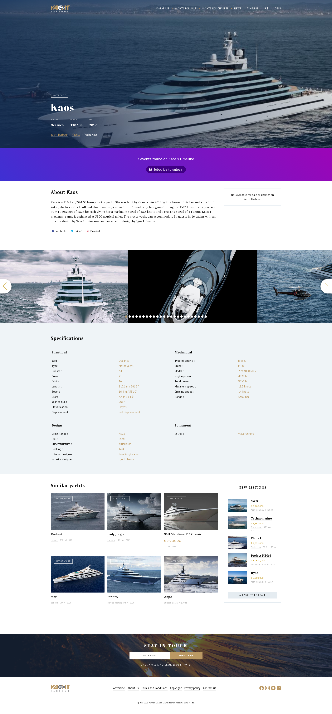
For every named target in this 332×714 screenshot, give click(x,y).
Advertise (119, 688)
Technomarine (261, 518)
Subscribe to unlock (168, 169)
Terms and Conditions (154, 688)
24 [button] (206, 316)
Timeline (252, 8)
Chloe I (256, 538)
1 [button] (126, 316)
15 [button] (174, 316)
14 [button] (171, 316)
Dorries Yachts (114, 602)
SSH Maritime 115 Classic (183, 534)
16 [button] (178, 316)
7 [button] (147, 316)
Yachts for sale (185, 8)
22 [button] (199, 316)
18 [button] (185, 316)
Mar (54, 597)
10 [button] (157, 316)
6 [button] (143, 316)
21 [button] (195, 316)
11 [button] (161, 316)
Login (277, 8)
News (237, 8)
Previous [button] (6, 286)
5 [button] (140, 316)
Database (162, 8)
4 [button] (136, 316)
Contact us (209, 688)
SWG (254, 501)
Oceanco (57, 125)
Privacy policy (192, 688)
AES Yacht (255, 564)
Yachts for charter (215, 8)
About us (133, 688)
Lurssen (54, 540)
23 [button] (202, 316)
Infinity (112, 597)
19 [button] (188, 316)
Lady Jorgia (115, 534)
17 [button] (181, 316)
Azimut (254, 510)
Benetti (54, 602)
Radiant (56, 534)
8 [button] (150, 316)
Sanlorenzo (256, 547)
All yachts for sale (252, 594)
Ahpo (168, 597)
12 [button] (164, 316)
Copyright (176, 688)
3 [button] (133, 316)
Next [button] (326, 286)
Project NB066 (261, 555)
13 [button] (168, 316)
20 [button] (192, 316)
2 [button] (130, 316)
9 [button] (154, 316)
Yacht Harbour (60, 9)
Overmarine (256, 527)
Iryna (254, 573)
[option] (64, 286)
